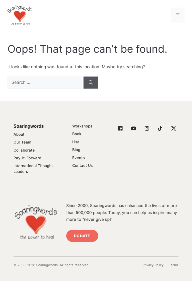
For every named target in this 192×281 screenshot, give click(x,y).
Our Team (22, 142)
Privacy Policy (153, 265)
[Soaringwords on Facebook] (120, 128)
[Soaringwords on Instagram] (147, 128)
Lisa (76, 141)
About (19, 134)
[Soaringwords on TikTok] (160, 128)
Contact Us (82, 165)
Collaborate (24, 150)
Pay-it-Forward (27, 158)
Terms (173, 265)
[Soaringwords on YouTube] (133, 128)
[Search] (91, 83)
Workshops (82, 126)
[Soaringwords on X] (173, 128)
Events (78, 157)
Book (76, 133)
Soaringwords (29, 126)
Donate (82, 236)
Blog (76, 149)
